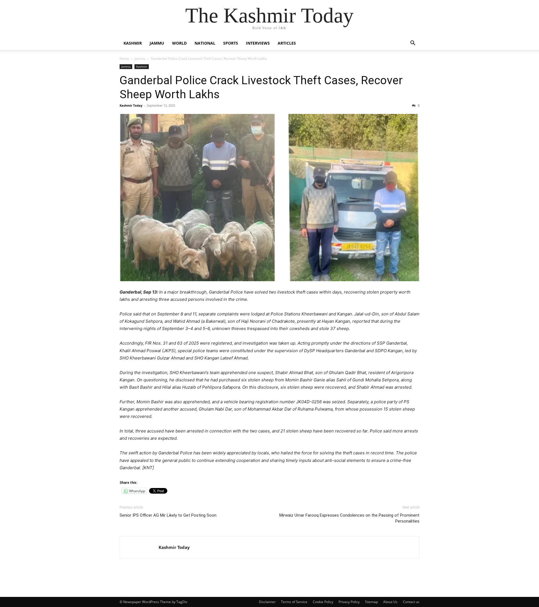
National (205, 43)
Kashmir (133, 43)
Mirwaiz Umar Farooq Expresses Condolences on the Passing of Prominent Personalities (349, 518)
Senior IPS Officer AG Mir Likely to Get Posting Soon (168, 515)
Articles (287, 43)
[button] (412, 43)
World (179, 43)
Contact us (411, 601)
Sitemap (371, 601)
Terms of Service (294, 601)
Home (124, 58)
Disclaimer (267, 601)
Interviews (258, 43)
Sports (230, 43)
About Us (390, 601)
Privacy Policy (349, 601)
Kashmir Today (131, 105)
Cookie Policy (323, 601)
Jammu (157, 43)
